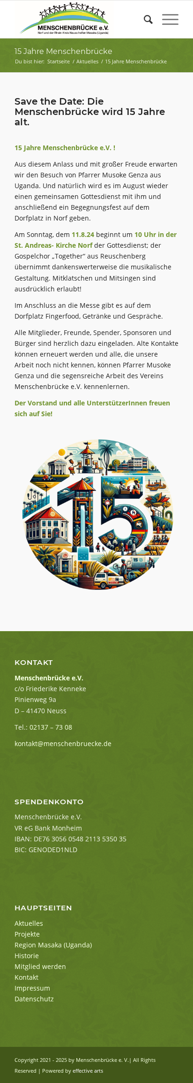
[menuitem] (143, 19)
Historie (27, 955)
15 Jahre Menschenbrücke (63, 51)
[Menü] (165, 19)
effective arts (88, 1070)
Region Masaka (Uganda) (53, 944)
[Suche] (143, 19)
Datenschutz (34, 998)
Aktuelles (29, 923)
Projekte (27, 934)
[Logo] (80, 19)
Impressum (32, 988)
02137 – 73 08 (51, 727)
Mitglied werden (40, 966)
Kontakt (26, 977)
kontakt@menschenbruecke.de (63, 743)
